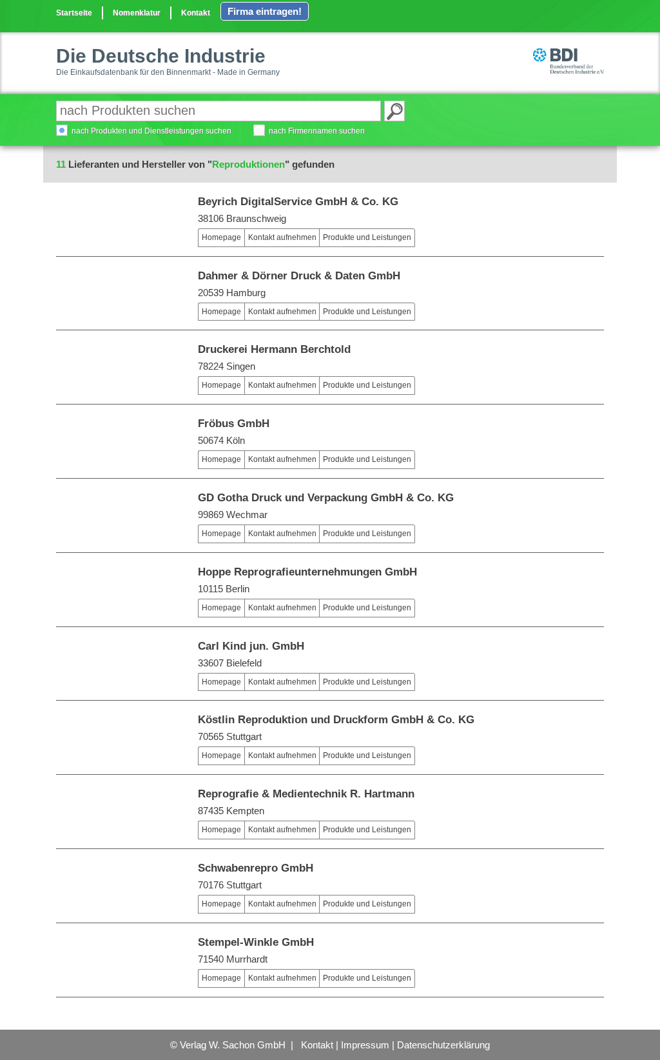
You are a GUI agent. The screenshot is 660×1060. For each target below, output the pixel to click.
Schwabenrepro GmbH (255, 868)
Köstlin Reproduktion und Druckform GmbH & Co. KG (336, 720)
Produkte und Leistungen (367, 237)
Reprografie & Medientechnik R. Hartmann (306, 794)
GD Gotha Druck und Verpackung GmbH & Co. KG (326, 498)
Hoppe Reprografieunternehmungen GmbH (307, 572)
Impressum (365, 1044)
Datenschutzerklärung (443, 1044)
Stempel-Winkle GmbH (256, 942)
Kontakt (195, 12)
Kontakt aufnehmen (282, 237)
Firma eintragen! (265, 11)
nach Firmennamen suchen (317, 130)
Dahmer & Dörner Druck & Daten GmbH (299, 276)
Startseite (74, 12)
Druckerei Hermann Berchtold (274, 349)
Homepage (221, 237)
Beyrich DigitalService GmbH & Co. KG (298, 201)
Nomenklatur (136, 12)
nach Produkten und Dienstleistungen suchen (151, 130)
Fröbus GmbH (233, 423)
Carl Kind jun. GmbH (251, 646)
